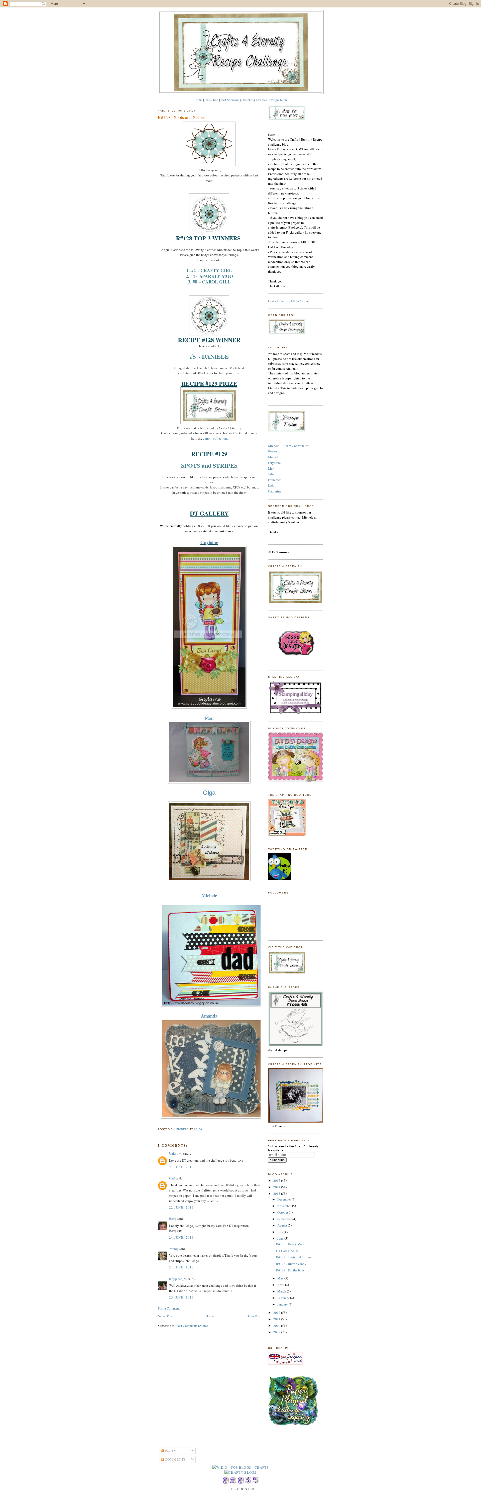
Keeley (273, 451)
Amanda (209, 1016)
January (283, 1304)
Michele (209, 895)
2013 (277, 1193)
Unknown (175, 1153)
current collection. (215, 438)
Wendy (174, 1248)
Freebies (261, 99)
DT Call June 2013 (289, 1250)
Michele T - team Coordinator (288, 445)
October (283, 1212)
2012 (277, 1312)
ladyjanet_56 (178, 1278)
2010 (277, 1325)
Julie (271, 474)
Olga (209, 792)
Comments (175, 1459)
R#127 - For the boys (290, 1270)
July (280, 1232)
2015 (277, 1180)
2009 (277, 1332)
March (282, 1291)
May (280, 1278)
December (284, 1199)
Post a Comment (169, 1308)
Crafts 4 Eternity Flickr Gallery (289, 301)
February (283, 1298)
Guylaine (209, 542)
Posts (170, 1450)
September (284, 1219)
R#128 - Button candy (291, 1263)
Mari (209, 718)
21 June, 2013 (181, 1167)
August (282, 1225)
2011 (277, 1319)
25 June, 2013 (181, 1297)
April (281, 1284)
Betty (173, 1218)
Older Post (254, 1316)
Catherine (274, 491)
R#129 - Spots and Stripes (293, 1257)
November (284, 1206)
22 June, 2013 (181, 1207)
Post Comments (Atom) (192, 1325)
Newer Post (165, 1316)
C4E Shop (211, 99)
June (280, 1238)
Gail (172, 1178)
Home (198, 99)
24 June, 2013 (181, 1237)
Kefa (271, 485)
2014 (277, 1187)
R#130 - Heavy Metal (290, 1244)
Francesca (274, 479)
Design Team (278, 99)
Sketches (248, 99)
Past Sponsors (230, 99)
